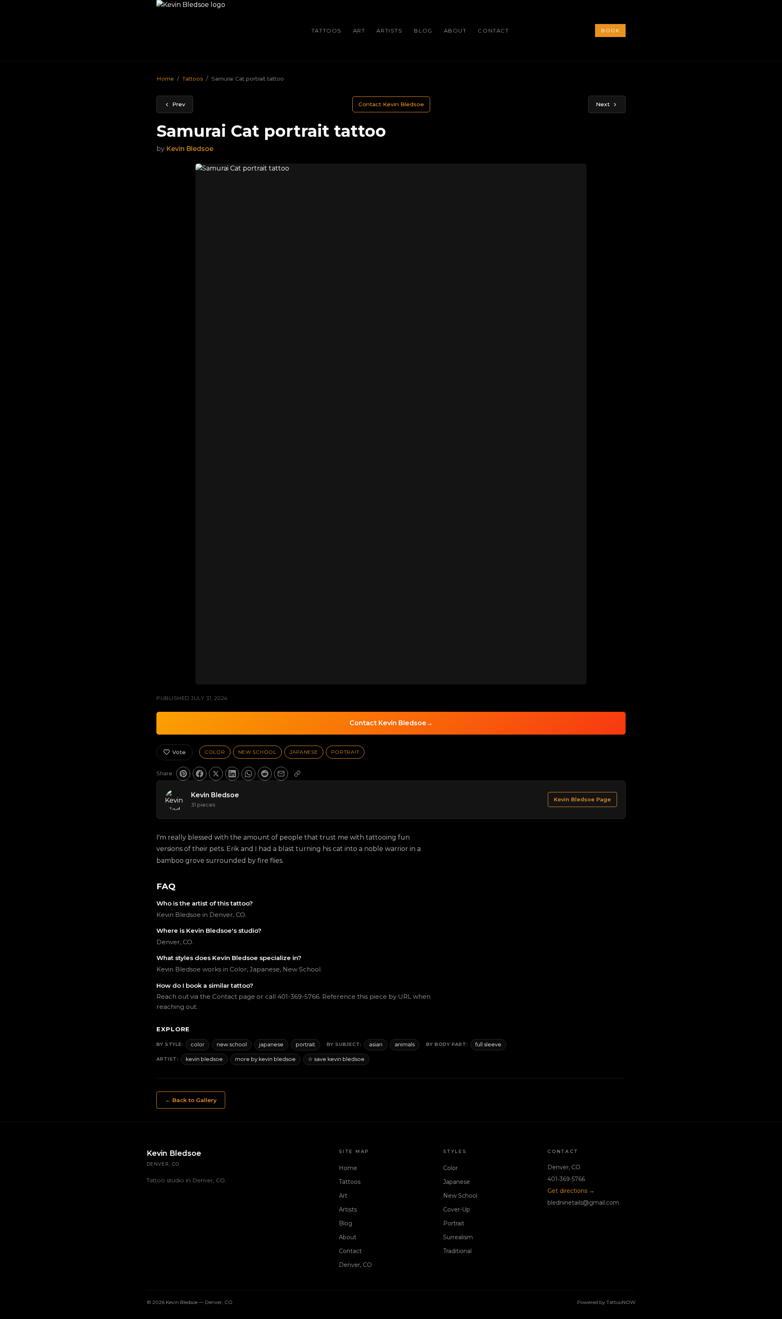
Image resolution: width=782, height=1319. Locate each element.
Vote (179, 752)
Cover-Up (456, 1209)
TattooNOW (620, 1302)
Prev (178, 104)
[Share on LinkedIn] (232, 774)
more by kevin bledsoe (265, 1059)
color (197, 1044)
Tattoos (327, 30)
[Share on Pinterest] (183, 774)
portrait (305, 1044)
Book (610, 30)
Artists (389, 30)
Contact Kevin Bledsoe (391, 104)
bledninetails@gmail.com (583, 1202)
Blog (423, 30)
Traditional (457, 1251)
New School (257, 752)
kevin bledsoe (204, 1059)
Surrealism (458, 1237)
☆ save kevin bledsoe (336, 1059)
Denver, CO (355, 1265)
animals (405, 1044)
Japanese (304, 752)
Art (359, 30)
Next (603, 104)
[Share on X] (216, 774)
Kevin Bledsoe (189, 149)
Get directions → (571, 1190)
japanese (271, 1044)
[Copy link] (297, 774)
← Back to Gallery (191, 1100)
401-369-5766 (566, 1179)
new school (232, 1044)
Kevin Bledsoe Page (582, 799)
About (455, 30)
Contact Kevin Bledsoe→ (391, 723)
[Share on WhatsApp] (248, 774)
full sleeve (488, 1044)
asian (375, 1044)
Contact (493, 30)
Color (214, 752)
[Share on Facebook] (199, 774)
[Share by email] (281, 774)
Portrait (345, 752)
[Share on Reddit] (265, 774)
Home (165, 78)
